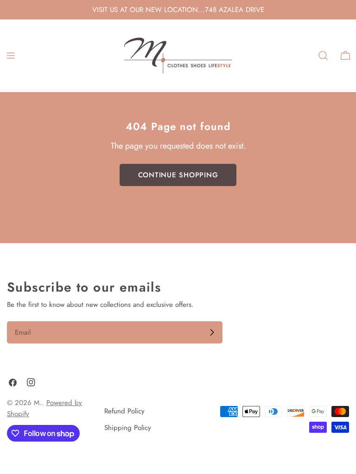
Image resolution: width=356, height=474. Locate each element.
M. (38, 403)
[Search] (323, 55)
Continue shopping (178, 175)
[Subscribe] (212, 332)
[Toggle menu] (10, 55)
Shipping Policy (127, 428)
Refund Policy (124, 411)
